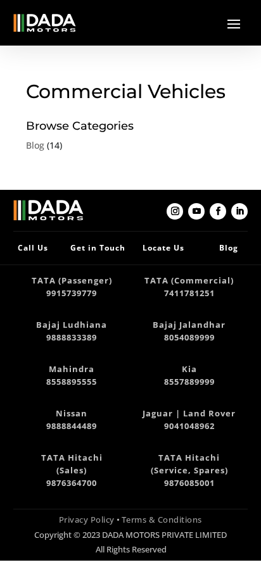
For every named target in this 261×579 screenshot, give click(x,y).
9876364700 (71, 483)
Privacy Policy (87, 519)
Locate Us (163, 247)
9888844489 (71, 426)
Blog (35, 145)
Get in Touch (97, 247)
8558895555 (71, 382)
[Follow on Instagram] (175, 211)
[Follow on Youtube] (196, 211)
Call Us (33, 247)
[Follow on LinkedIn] (239, 211)
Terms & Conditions (162, 519)
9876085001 (189, 483)
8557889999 (189, 382)
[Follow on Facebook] (218, 211)
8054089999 (189, 337)
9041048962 (189, 426)
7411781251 (189, 293)
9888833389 (71, 337)
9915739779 (71, 293)
